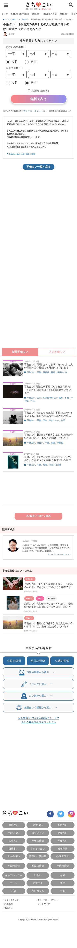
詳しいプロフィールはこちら (59, 554)
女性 (15, 61)
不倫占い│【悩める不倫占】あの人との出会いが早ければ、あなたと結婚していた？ (48, 436)
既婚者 (46, 372)
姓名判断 (63, 848)
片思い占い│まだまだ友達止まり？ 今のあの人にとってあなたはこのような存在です (48, 585)
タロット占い (37, 848)
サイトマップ (44, 904)
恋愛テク (38, 883)
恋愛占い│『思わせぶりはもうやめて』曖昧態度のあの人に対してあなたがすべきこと (48, 605)
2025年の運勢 (50, 14)
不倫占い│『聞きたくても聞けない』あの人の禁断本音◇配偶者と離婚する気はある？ (48, 366)
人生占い (13, 840)
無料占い (64, 14)
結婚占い (63, 832)
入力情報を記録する (40, 90)
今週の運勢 (62, 660)
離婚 (53, 372)
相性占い (63, 825)
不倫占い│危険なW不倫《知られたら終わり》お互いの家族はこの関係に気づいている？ (47, 389)
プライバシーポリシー (32, 111)
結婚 (53, 443)
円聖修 (58, 465)
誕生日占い (51, 598)
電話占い (8, 908)
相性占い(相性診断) (20, 14)
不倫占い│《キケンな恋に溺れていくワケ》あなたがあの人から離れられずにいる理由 (48, 458)
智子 (63, 420)
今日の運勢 (14, 660)
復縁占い (13, 848)
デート (13, 883)
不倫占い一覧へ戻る (38, 166)
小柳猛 (11, 34)
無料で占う (38, 99)
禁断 (45, 465)
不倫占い (25, 19)
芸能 (62, 891)
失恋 (62, 883)
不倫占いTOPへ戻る (38, 516)
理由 (45, 420)
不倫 (22, 154)
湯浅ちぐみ (62, 372)
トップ (5, 14)
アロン (33, 401)
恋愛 (62, 875)
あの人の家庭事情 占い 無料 (50, 398)
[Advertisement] (38, 214)
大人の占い (13, 856)
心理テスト (62, 856)
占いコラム (38, 891)
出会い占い (38, 832)
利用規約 (8, 904)
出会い (40, 443)
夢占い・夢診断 (37, 856)
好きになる (54, 420)
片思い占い (29, 579)
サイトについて (11, 900)
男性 (33, 61)
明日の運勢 (38, 660)
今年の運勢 (38, 840)
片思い (40, 598)
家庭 (27, 154)
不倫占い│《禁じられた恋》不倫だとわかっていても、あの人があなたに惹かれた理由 (48, 414)
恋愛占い (36, 14)
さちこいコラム (13, 875)
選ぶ (18, 154)
